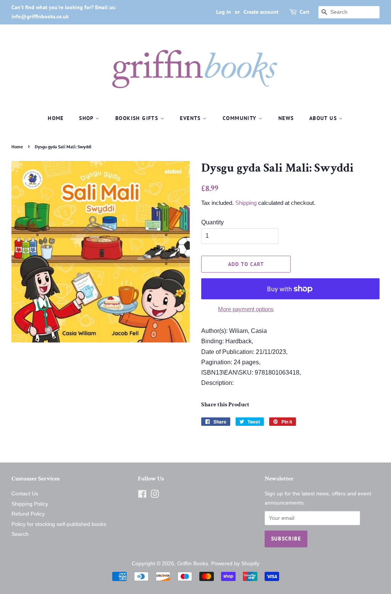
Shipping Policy (29, 504)
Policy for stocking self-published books (58, 524)
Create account (261, 11)
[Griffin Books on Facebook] (142, 495)
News (286, 118)
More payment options (246, 309)
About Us (324, 118)
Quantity (212, 222)
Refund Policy (28, 514)
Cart (304, 11)
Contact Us (24, 494)
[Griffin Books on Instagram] (154, 495)
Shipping (246, 203)
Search (20, 534)
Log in (223, 11)
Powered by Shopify (235, 563)
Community (241, 118)
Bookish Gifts (137, 118)
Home (56, 118)
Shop (87, 118)
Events (191, 118)
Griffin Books (192, 563)
